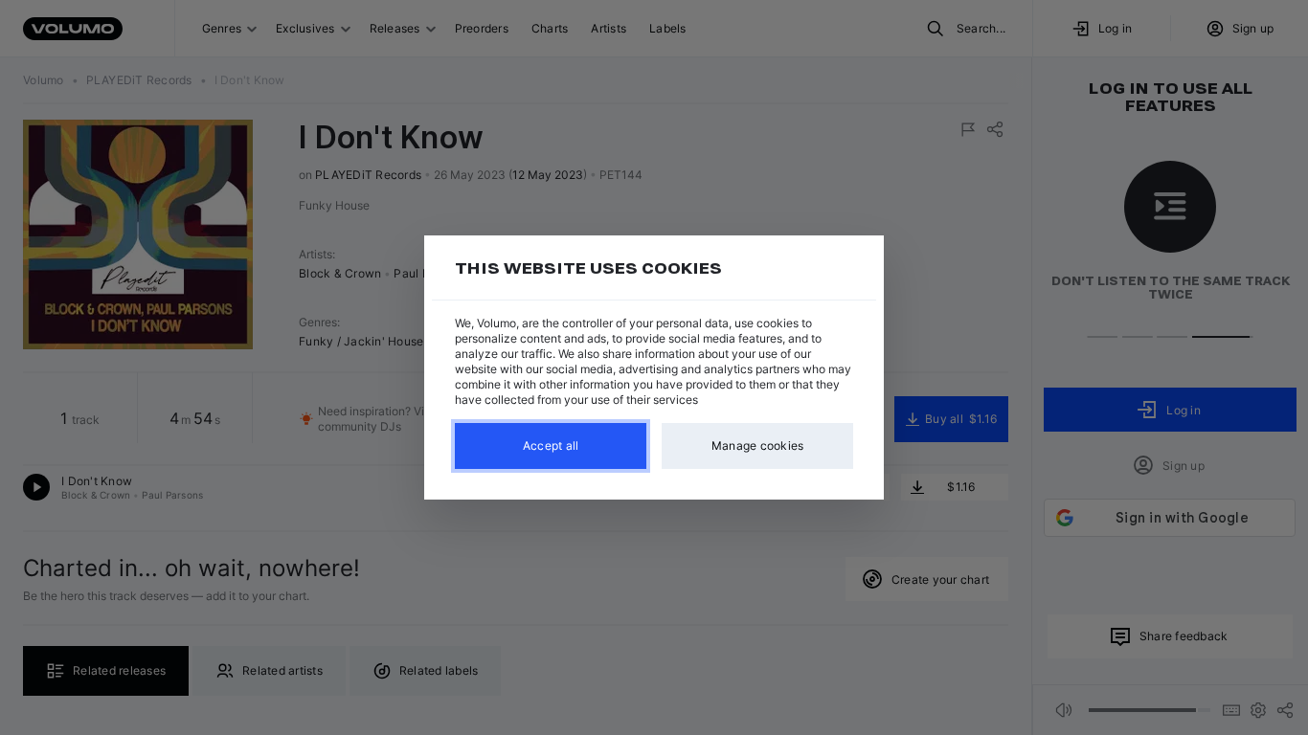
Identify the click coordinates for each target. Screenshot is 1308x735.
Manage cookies (757, 445)
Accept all (551, 445)
